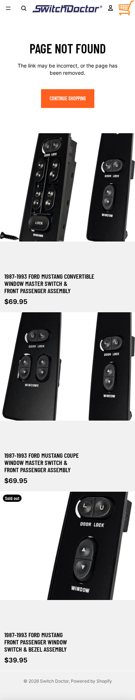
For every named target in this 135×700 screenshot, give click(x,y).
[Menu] (8, 8)
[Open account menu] (110, 8)
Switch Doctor (54, 681)
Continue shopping (68, 98)
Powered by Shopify (91, 681)
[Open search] (24, 8)
